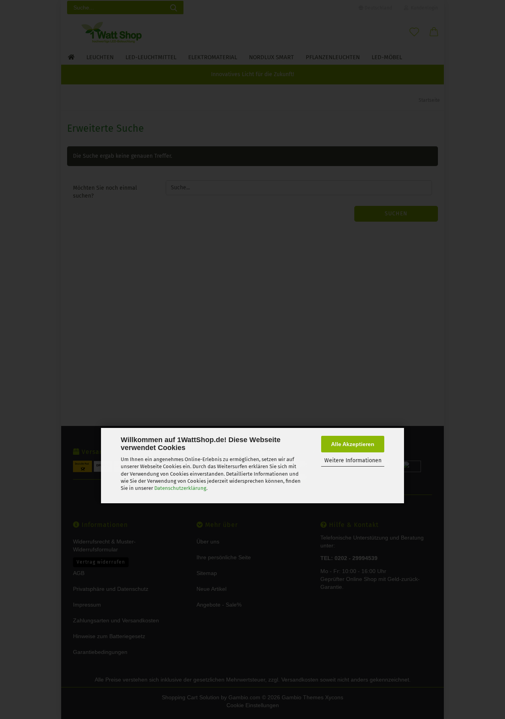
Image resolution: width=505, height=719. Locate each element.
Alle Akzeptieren (352, 444)
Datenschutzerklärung (180, 488)
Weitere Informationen (353, 460)
